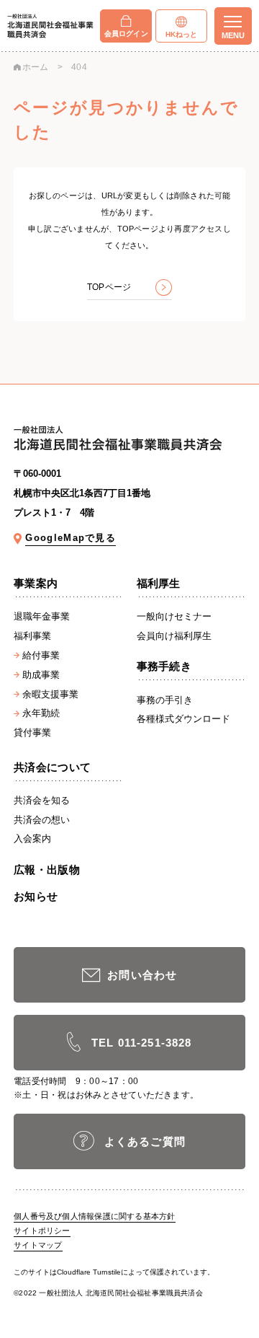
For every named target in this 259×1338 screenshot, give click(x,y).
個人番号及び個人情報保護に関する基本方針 (94, 1216)
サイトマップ (38, 1245)
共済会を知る (42, 800)
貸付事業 (32, 732)
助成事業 (41, 674)
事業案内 (36, 583)
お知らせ (36, 896)
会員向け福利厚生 (174, 636)
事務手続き (164, 666)
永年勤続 (41, 713)
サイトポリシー (42, 1230)
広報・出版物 (47, 870)
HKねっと (181, 34)
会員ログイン (126, 34)
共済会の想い (42, 819)
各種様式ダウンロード (183, 718)
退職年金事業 (42, 616)
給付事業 (41, 655)
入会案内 (32, 838)
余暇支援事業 (50, 694)
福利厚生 (159, 583)
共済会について (52, 767)
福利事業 (32, 636)
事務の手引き (165, 700)
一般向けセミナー (174, 616)
